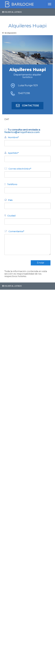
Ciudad (11, 215)
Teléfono (12, 184)
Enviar (40, 262)
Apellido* (13, 153)
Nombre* (13, 137)
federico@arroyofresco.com (22, 132)
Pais (10, 200)
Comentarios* (16, 231)
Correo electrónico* (20, 168)
